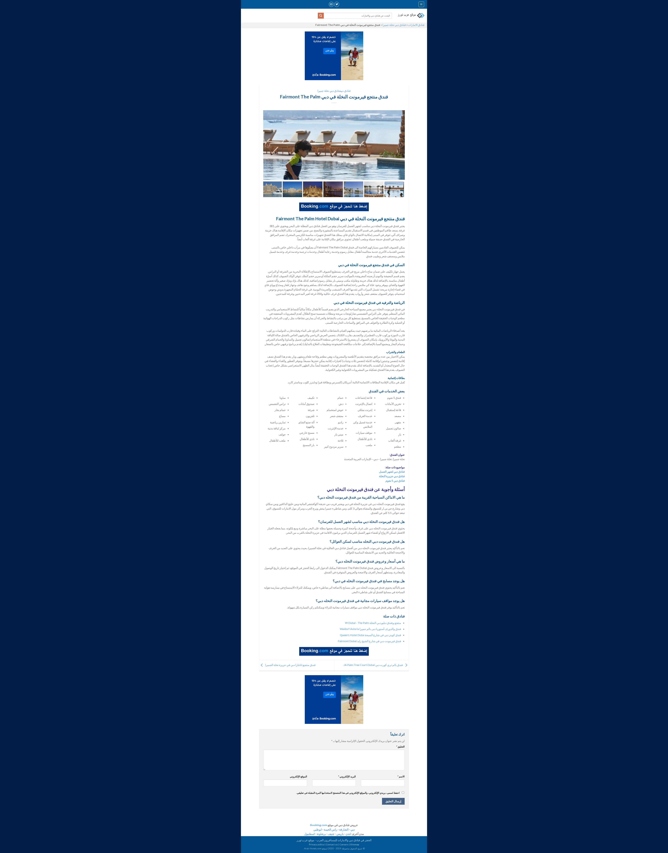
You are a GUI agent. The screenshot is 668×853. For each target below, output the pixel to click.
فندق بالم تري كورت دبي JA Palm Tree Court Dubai (373, 664)
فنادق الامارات (416, 24)
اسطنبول (309, 833)
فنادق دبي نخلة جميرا (394, 24)
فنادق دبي (346, 90)
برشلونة (321, 833)
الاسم (401, 776)
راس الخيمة (330, 829)
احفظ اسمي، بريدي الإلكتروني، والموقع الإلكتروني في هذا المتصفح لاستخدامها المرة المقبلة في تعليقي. (348, 792)
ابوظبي (317, 829)
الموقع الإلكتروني (298, 776)
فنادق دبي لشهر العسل (392, 471)
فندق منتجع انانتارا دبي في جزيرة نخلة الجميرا (290, 664)
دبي (353, 829)
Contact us (332, 844)
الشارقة (343, 829)
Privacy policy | (317, 844)
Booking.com (318, 825)
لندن (348, 833)
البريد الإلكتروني (347, 776)
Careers (344, 844)
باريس (340, 833)
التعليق (400, 746)
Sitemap (354, 844)
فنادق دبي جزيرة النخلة (392, 476)
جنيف (331, 833)
